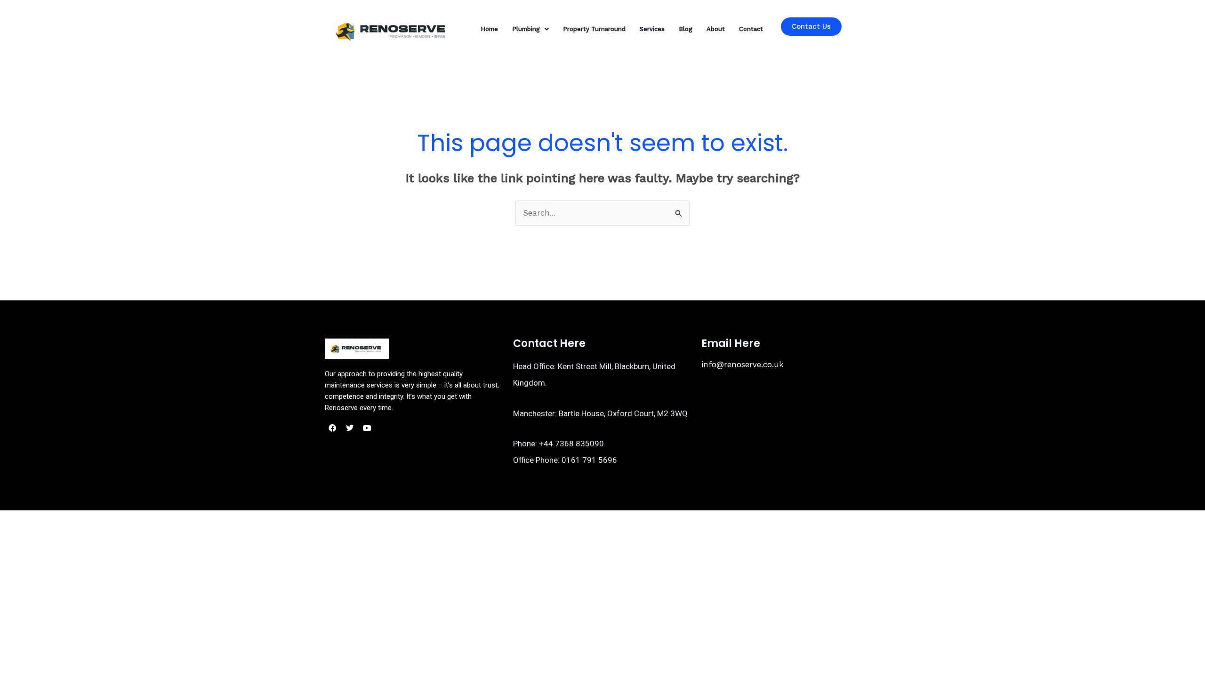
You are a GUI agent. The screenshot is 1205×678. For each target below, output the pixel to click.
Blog (685, 28)
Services (652, 28)
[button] (530, 29)
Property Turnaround (594, 28)
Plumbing (526, 28)
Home (489, 28)
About (716, 28)
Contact (751, 28)
